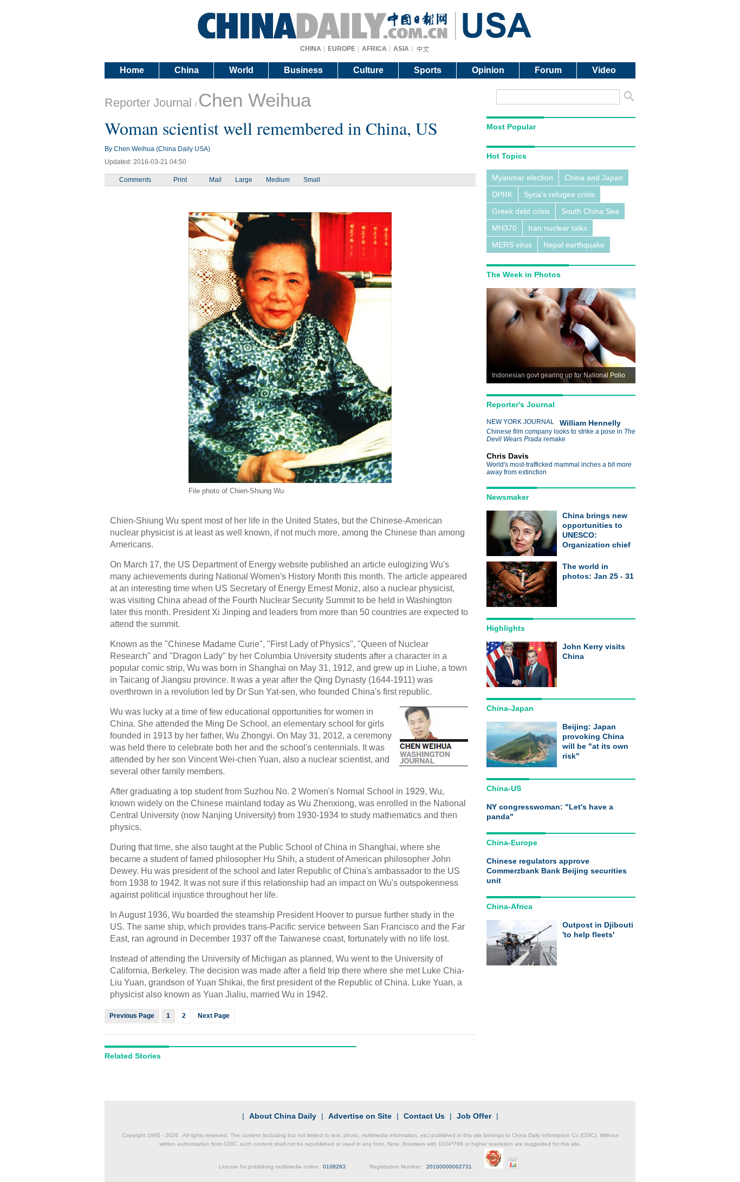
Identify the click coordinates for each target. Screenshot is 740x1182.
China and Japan (593, 177)
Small (311, 180)
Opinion (488, 70)
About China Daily (282, 1116)
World (241, 70)
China (186, 70)
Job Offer (474, 1116)
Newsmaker (507, 497)
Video (604, 70)
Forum (548, 70)
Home (132, 70)
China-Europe (511, 842)
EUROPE (341, 49)
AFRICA (374, 49)
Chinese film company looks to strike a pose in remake (560, 435)
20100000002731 (449, 1167)
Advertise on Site (360, 1116)
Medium (278, 180)
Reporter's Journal (520, 404)
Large (243, 180)
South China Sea (590, 211)
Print (180, 180)
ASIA (401, 49)
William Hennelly (590, 423)
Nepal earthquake (574, 244)
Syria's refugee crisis (559, 194)
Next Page (214, 1016)
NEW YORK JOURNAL (520, 422)
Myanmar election (522, 177)
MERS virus (512, 244)
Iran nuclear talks (557, 228)
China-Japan (510, 708)
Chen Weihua (254, 99)
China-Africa (509, 906)
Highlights (505, 628)
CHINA (310, 49)
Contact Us (424, 1116)
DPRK (502, 194)
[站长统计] (513, 1167)
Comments (135, 180)
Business (303, 70)
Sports (428, 70)
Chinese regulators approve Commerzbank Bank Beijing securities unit (556, 871)
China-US (503, 788)
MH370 (504, 228)
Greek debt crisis (521, 211)
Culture (368, 70)
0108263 (334, 1167)
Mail (215, 180)
